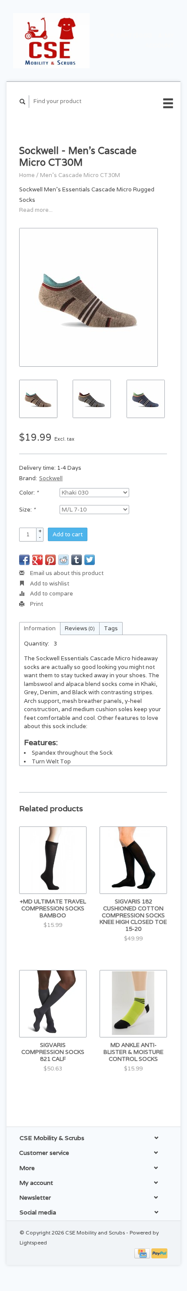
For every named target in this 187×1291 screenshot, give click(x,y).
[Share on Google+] (37, 560)
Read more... (36, 210)
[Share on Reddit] (63, 560)
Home (27, 175)
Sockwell (51, 478)
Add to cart (68, 534)
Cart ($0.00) (134, 35)
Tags (111, 628)
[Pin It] (50, 560)
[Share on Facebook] (24, 560)
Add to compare (51, 593)
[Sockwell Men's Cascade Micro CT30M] (88, 297)
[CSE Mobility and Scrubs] (51, 40)
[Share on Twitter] (89, 560)
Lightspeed (33, 1242)
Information (40, 628)
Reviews (80, 628)
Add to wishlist (49, 583)
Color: (28, 492)
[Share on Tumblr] (76, 560)
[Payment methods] (142, 1253)
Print (36, 604)
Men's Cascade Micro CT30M (80, 175)
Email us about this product (66, 573)
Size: (27, 509)
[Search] (22, 101)
